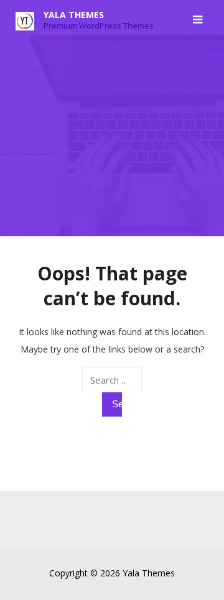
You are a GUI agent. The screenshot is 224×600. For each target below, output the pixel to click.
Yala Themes (74, 15)
